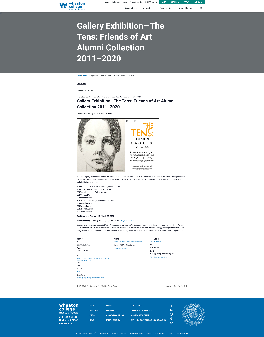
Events (85, 76)
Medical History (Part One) (175, 286)
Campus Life (165, 8)
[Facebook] (171, 306)
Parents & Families (136, 2)
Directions (94, 310)
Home (79, 76)
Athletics (115, 2)
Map (91, 315)
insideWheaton (150, 2)
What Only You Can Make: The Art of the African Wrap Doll (99, 286)
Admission (147, 8)
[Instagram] (171, 314)
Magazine (110, 310)
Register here (126, 220)
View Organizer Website (158, 257)
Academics (130, 8)
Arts (78, 271)
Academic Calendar (115, 315)
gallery (84, 278)
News (92, 320)
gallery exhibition (92, 278)
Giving (125, 2)
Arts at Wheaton (155, 242)
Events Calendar (113, 320)
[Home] (74, 6)
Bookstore (136, 305)
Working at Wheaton (140, 315)
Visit (164, 2)
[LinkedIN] (171, 310)
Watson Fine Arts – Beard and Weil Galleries (128, 242)
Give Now (197, 2)
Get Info (174, 2)
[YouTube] (171, 323)
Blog (108, 305)
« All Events (81, 84)
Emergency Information (141, 310)
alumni (79, 278)
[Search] (201, 8)
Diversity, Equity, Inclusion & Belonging (148, 320)
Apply (186, 2)
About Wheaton (186, 8)
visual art (101, 278)
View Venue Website (120, 248)
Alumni (107, 2)
